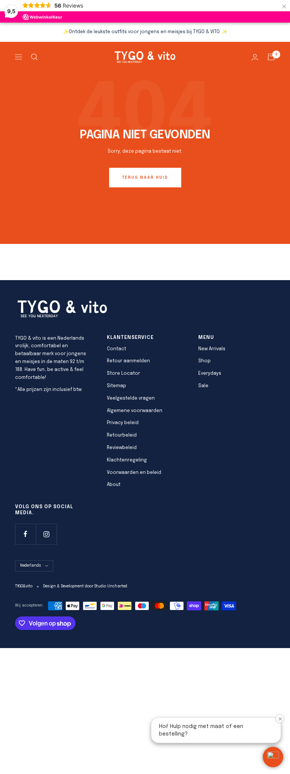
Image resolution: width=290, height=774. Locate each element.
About (113, 485)
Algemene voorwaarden (134, 411)
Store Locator (123, 373)
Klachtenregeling (127, 460)
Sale (203, 386)
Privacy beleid (123, 423)
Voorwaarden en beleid (134, 473)
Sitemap (116, 386)
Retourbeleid (122, 435)
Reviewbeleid (122, 448)
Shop (204, 361)
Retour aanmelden (128, 361)
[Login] (254, 57)
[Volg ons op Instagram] (46, 534)
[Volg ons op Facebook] (25, 534)
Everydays (209, 373)
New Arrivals (211, 349)
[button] (273, 757)
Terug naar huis (145, 177)
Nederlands (30, 565)
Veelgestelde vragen (131, 398)
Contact (116, 349)
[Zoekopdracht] (34, 57)
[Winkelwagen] (271, 57)
